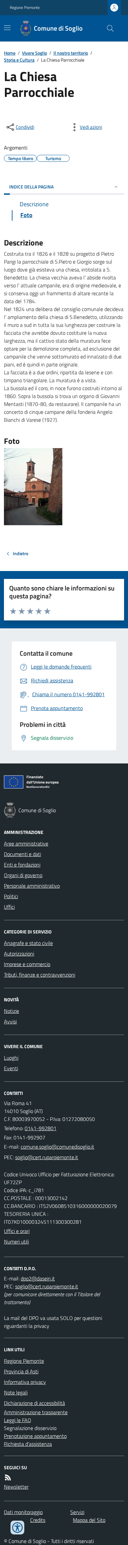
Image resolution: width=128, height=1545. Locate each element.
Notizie (11, 1011)
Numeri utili (16, 1241)
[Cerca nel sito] (107, 28)
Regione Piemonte (25, 8)
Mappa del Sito (89, 1520)
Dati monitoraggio (23, 1512)
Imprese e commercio (27, 964)
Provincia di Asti (21, 1371)
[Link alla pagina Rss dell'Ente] (8, 1477)
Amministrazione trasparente (36, 1412)
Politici (11, 896)
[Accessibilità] (17, 1527)
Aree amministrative (26, 843)
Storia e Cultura (19, 59)
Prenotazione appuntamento (35, 1436)
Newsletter (16, 1487)
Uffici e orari (17, 1231)
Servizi (77, 1512)
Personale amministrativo (32, 886)
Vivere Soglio (34, 52)
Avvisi (10, 1021)
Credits (37, 1520)
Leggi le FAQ (17, 1420)
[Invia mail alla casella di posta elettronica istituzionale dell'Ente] (57, 1146)
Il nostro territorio (70, 52)
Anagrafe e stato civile (28, 943)
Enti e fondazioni (22, 865)
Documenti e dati (22, 854)
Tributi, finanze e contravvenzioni (39, 975)
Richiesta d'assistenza (28, 1444)
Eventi (11, 1068)
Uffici (9, 907)
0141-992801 (40, 1128)
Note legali (16, 1392)
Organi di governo (23, 875)
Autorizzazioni (19, 954)
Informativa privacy (25, 1382)
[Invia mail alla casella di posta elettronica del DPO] (38, 1278)
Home (9, 52)
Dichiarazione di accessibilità (34, 1403)
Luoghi (11, 1058)
